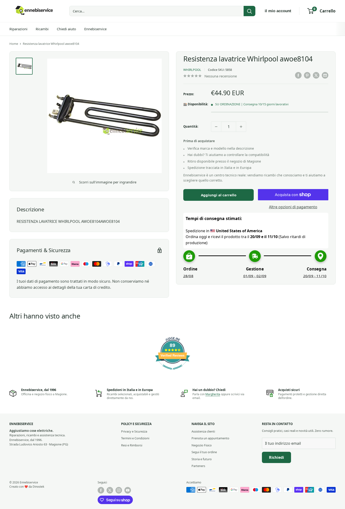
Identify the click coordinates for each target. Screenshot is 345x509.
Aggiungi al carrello (218, 195)
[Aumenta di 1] (241, 127)
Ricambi (42, 29)
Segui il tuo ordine (204, 452)
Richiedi (276, 457)
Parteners (198, 466)
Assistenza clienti (203, 431)
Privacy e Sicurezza (134, 431)
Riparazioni (18, 29)
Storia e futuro (202, 459)
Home (13, 44)
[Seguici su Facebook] (101, 490)
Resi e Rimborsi (131, 445)
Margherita (212, 394)
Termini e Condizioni (135, 438)
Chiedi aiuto (66, 29)
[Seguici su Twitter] (110, 490)
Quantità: (190, 126)
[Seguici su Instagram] (118, 490)
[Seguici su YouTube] (127, 490)
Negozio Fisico (202, 445)
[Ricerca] (249, 11)
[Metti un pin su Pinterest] (307, 75)
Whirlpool (192, 70)
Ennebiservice (95, 29)
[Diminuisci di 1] (216, 127)
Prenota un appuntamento (210, 438)
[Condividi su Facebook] (298, 75)
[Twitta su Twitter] (316, 75)
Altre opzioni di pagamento (293, 206)
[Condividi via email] (325, 75)
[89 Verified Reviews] (172, 371)
